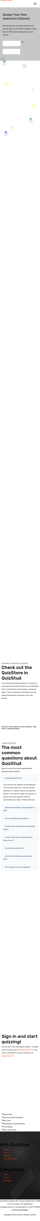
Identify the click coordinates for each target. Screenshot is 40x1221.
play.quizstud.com (8, 1056)
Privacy (5, 1153)
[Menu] (35, 4)
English (5, 1174)
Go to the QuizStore (14, 739)
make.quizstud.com (26, 1050)
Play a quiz (11, 51)
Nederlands (7, 1180)
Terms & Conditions (10, 1159)
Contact (6, 1150)
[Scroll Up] (0, 1219)
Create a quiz (11, 43)
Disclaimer (7, 1156)
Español (6, 1177)
